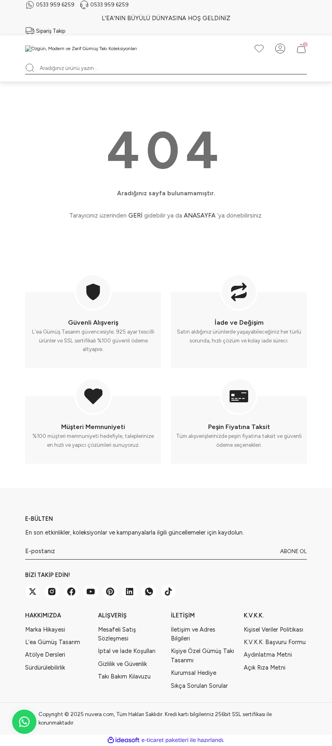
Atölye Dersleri (45, 654)
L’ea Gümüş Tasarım (52, 642)
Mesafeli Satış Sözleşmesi (117, 634)
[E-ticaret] (165, 740)
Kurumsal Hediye (193, 672)
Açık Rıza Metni (264, 667)
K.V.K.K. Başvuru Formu (275, 642)
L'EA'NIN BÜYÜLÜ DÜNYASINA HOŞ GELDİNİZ (166, 18)
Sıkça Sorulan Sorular (199, 685)
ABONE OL (293, 551)
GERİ (135, 215)
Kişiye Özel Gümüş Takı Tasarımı (202, 655)
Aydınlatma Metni (268, 654)
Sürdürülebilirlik (45, 667)
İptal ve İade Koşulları (126, 651)
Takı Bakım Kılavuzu (124, 676)
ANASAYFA (199, 215)
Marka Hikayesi (45, 629)
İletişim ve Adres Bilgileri (193, 634)
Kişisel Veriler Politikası (273, 629)
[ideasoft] (123, 740)
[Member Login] (280, 48)
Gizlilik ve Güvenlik (122, 664)
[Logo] (81, 49)
